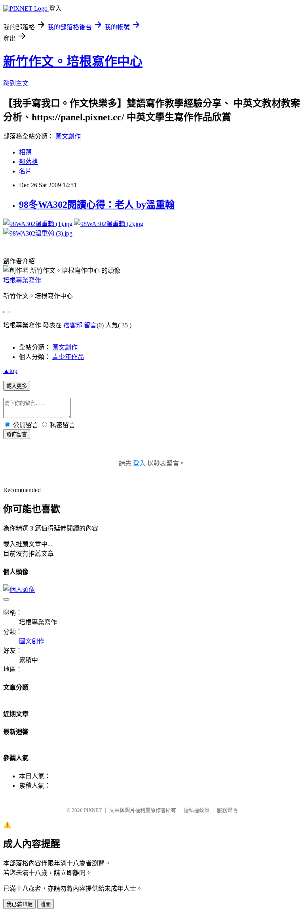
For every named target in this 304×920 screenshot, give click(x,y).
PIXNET (93, 810)
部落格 (28, 161)
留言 (90, 325)
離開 (45, 904)
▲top (10, 370)
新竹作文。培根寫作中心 (72, 61)
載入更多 (16, 386)
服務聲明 (227, 810)
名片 (25, 171)
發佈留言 (16, 434)
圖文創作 (68, 136)
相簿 (25, 152)
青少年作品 (68, 357)
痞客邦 (72, 325)
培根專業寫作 (22, 280)
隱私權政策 (196, 810)
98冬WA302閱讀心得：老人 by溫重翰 (97, 205)
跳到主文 (15, 83)
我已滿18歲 (19, 904)
